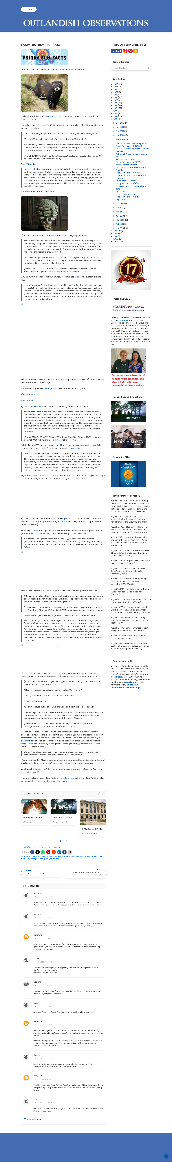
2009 (115, 239)
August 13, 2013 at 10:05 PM (43, 1103)
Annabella (38, 982)
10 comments (54, 847)
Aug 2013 (120, 139)
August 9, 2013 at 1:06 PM (42, 1006)
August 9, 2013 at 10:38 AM (43, 939)
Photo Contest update (126, 194)
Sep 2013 (120, 135)
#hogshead (85, 856)
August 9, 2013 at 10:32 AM (43, 918)
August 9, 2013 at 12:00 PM (43, 985)
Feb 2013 (120, 224)
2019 (115, 102)
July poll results (123, 199)
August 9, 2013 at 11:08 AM (43, 962)
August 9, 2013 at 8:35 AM (43, 897)
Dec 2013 (120, 123)
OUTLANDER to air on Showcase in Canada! (131, 168)
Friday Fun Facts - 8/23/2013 (129, 162)
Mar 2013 (120, 220)
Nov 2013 (120, 127)
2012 (115, 230)
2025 (115, 86)
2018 (115, 105)
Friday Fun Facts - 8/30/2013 (129, 146)
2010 (115, 236)
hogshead (65, 518)
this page (48, 388)
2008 (116, 241)
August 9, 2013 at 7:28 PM (43, 1058)
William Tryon (65, 445)
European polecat (55, 116)
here (51, 191)
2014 (115, 116)
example (37, 235)
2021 (115, 97)
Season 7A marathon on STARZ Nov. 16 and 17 (44, 817)
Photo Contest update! (126, 164)
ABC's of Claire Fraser (125, 159)
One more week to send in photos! (131, 143)
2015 (115, 113)
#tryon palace (52, 859)
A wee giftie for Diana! (126, 180)
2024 (116, 89)
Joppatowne (46, 521)
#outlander (97, 856)
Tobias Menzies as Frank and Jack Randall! (131, 187)
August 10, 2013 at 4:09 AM (43, 1079)
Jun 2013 (120, 207)
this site (78, 277)
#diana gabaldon (55, 856)
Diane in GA (38, 1076)
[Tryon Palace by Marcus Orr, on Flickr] (28, 394)
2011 (115, 233)
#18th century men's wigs (35, 856)
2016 (115, 111)
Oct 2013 (120, 131)
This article (68, 615)
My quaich (120, 191)
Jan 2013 (120, 228)
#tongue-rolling (38, 859)
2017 (115, 108)
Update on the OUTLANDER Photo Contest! (131, 177)
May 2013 (120, 211)
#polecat (25, 859)
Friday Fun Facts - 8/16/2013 (128, 172)
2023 (115, 92)
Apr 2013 (120, 216)
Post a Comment (35, 1119)
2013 (115, 119)
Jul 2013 (119, 203)
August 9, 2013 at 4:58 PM (43, 1025)
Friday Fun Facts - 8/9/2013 (128, 183)
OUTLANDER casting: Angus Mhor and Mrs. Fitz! (133, 150)
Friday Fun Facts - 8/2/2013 (128, 197)
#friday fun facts (71, 856)
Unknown (38, 935)
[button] (32, 852)
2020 (115, 100)
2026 (115, 84)
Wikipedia (30, 164)
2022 (115, 94)
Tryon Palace (35, 406)
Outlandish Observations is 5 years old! (131, 155)
